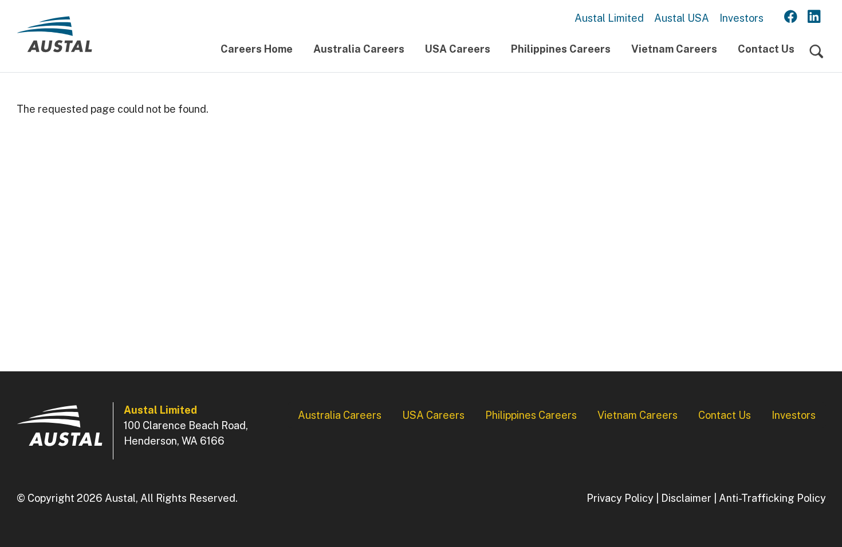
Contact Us (766, 49)
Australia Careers (358, 49)
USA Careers (457, 49)
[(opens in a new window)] (790, 17)
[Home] (54, 39)
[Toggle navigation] (816, 51)
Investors (741, 18)
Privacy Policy (620, 498)
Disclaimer (686, 498)
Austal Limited (609, 18)
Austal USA (681, 18)
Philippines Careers (561, 49)
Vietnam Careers (674, 49)
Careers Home (257, 49)
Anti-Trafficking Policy (772, 498)
